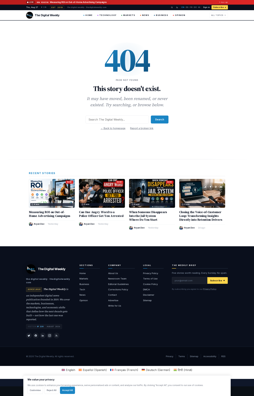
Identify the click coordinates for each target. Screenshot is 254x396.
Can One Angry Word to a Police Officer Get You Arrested (101, 214)
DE (195, 7)
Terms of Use (150, 278)
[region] (127, 385)
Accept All (67, 390)
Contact (112, 294)
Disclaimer (148, 294)
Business (162, 15)
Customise (35, 390)
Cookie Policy (150, 284)
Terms (181, 356)
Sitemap (147, 300)
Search (159, 119)
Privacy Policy (150, 273)
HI (199, 7)
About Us (113, 273)
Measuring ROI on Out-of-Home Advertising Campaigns (49, 214)
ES (187, 7)
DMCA (146, 289)
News (145, 15)
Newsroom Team (117, 278)
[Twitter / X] (29, 335)
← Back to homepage (113, 128)
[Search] (172, 7)
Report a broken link (141, 128)
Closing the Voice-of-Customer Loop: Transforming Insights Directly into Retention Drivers (200, 216)
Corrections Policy (118, 289)
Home (89, 15)
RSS (223, 356)
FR (191, 7)
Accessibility (209, 356)
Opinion (180, 15)
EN (182, 7)
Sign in (206, 7)
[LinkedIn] (42, 335)
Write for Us (114, 305)
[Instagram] (49, 335)
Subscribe (218, 7)
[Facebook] (36, 335)
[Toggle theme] (177, 7)
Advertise (113, 300)
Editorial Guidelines (118, 284)
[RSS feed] (56, 335)
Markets (129, 15)
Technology (108, 15)
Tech (82, 289)
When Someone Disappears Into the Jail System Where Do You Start (148, 216)
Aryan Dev (39, 224)
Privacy (169, 356)
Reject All (51, 390)
